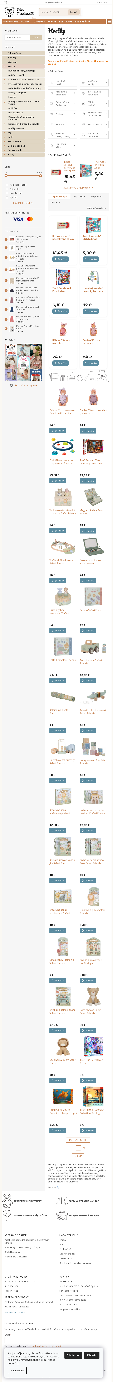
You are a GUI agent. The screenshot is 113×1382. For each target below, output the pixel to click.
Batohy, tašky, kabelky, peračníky (75, 1263)
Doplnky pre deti (16, 145)
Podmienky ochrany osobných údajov (22, 1247)
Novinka (15, 193)
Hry (9, 132)
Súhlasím (92, 1355)
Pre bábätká (14, 141)
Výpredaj (12, 62)
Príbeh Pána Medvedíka (16, 1256)
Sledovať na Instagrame (25, 385)
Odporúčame (14, 53)
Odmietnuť (73, 1355)
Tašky (11, 154)
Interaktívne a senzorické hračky (25, 83)
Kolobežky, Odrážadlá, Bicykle (23, 123)
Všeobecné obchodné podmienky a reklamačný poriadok (27, 1241)
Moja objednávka (53, 2)
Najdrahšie (96, 196)
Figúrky (12, 97)
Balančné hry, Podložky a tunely (24, 88)
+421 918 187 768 (68, 1304)
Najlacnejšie (79, 196)
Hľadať (73, 12)
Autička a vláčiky (17, 75)
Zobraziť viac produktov (77, 187)
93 (84, 1148)
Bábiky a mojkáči (17, 92)
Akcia (14, 188)
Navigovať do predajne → (16, 1312)
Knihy (11, 137)
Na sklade (17, 184)
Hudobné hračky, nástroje (21, 70)
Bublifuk (12, 108)
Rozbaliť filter (21, 202)
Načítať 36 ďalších (78, 1139)
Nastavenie (17, 1370)
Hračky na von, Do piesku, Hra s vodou (24, 102)
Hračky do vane (16, 128)
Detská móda (15, 150)
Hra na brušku (15, 112)
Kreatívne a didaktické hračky (23, 79)
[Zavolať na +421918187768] (9, 2)
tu (18, 1363)
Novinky (12, 57)
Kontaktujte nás (12, 1252)
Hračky (11, 66)
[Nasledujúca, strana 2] (78, 1148)
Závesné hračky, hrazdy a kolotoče (21, 118)
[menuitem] (11, 21)
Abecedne (55, 202)
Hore (79, 1156)
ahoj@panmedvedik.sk (70, 1309)
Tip (13, 197)
